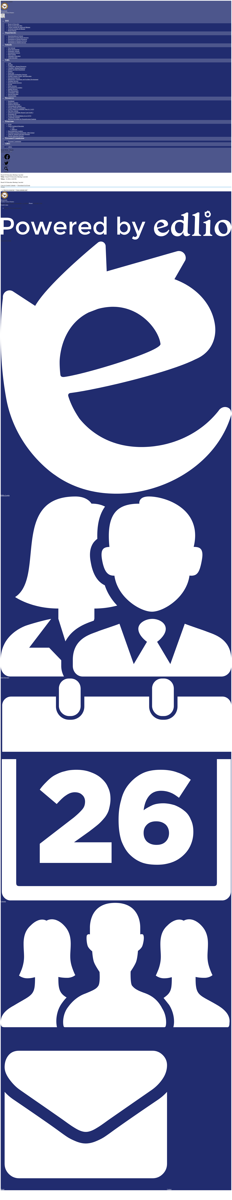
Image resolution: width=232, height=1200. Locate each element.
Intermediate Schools (14, 53)
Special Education (13, 94)
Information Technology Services (17, 74)
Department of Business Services (17, 41)
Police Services (12, 86)
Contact (169, 1189)
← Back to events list (8, 190)
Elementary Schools (13, 51)
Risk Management (13, 91)
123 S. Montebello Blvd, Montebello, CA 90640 (14, 203)
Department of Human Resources (17, 39)
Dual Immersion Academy (15, 131)
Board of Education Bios (15, 25)
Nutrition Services (13, 81)
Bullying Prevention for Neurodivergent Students (22, 119)
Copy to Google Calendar (8, 185)
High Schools (12, 54)
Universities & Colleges (15, 106)
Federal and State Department (16, 69)
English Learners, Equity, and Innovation (19, 76)
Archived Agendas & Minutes (16, 29)
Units (9, 63)
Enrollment (11, 101)
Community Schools (14, 117)
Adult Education (12, 58)
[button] (7, 21)
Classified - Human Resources (16, 68)
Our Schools (11, 48)
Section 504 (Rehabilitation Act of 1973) (19, 116)
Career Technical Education (16, 126)
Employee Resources (14, 104)
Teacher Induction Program (16, 136)
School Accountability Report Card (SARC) (20, 112)
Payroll (10, 84)
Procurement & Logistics (15, 87)
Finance (10, 71)
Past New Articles (13, 111)
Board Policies (12, 30)
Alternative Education (14, 56)
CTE (13, 128)
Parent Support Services (15, 83)
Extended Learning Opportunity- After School (21, 132)
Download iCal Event (23, 185)
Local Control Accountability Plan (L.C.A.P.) (21, 109)
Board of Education (13, 24)
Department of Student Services (17, 42)
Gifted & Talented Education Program (19, 134)
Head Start (11, 73)
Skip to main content (7, 1)
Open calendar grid (21, 190)
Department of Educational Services (18, 37)
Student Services (12, 89)
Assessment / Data (13, 92)
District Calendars (13, 103)
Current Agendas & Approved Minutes (19, 27)
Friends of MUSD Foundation (16, 107)
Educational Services (14, 78)
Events (3, 187)
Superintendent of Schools (15, 36)
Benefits (10, 65)
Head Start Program (13, 49)
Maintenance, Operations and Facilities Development (23, 79)
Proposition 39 (12, 114)
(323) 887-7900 (37, 203)
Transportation (12, 96)
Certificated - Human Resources (17, 66)
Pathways (14, 129)
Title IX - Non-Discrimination (12, 208)
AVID (10, 124)
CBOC (10, 147)
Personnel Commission (14, 141)
